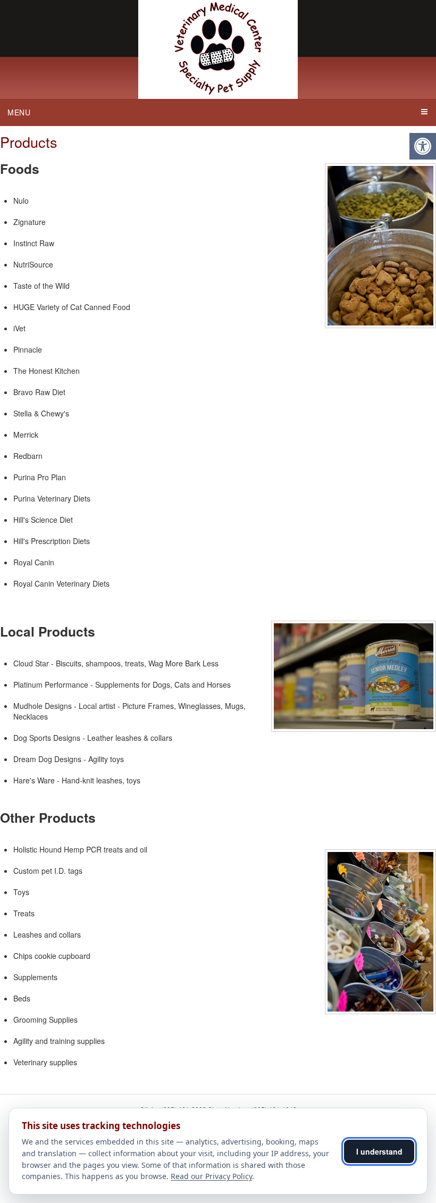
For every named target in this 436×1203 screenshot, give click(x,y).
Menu (19, 112)
